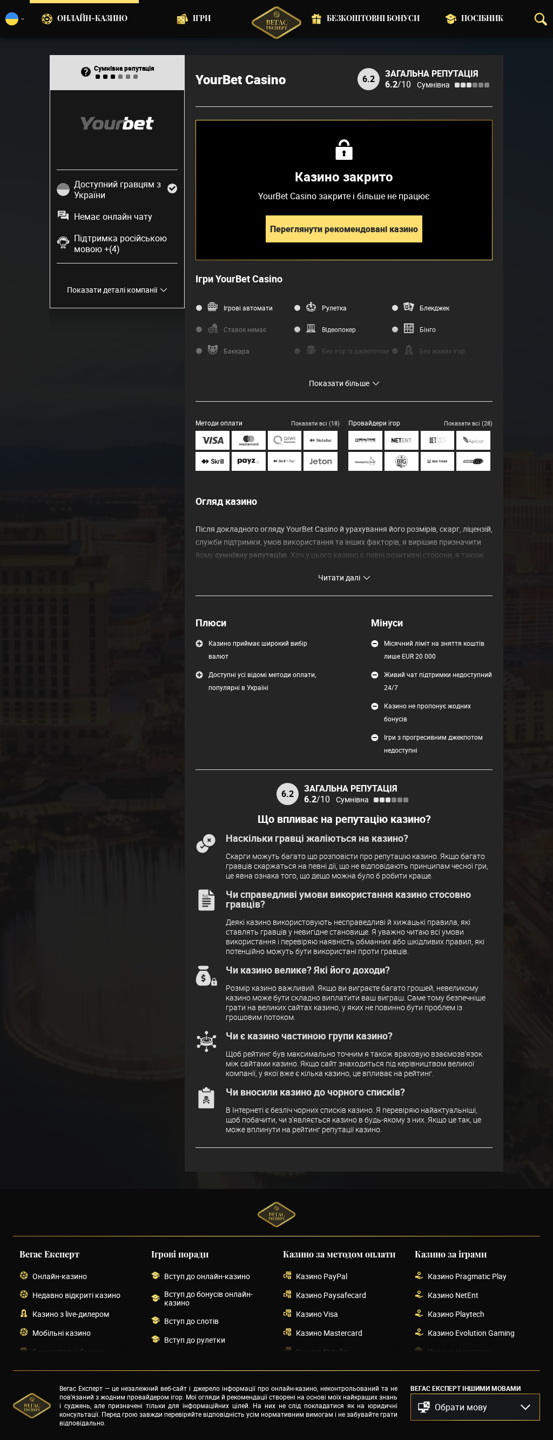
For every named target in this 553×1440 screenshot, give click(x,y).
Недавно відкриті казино (76, 1295)
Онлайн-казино (92, 19)
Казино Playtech (456, 1314)
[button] (475, 1407)
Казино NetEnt (453, 1295)
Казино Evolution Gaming (471, 1333)
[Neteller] (321, 440)
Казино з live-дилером (70, 1314)
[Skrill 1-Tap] (285, 461)
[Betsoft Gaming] (438, 440)
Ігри (202, 19)
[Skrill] (212, 461)
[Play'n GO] (473, 461)
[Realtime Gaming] (365, 440)
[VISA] (212, 440)
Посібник (482, 19)
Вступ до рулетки (194, 1340)
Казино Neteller (322, 1352)
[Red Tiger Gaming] (438, 461)
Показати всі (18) (315, 423)
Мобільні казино (61, 1333)
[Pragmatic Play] (365, 461)
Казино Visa (317, 1314)
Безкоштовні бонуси (373, 19)
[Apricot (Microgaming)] (473, 440)
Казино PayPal (321, 1276)
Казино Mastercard (329, 1333)
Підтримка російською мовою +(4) (120, 243)
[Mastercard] (249, 440)
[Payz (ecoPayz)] (249, 461)
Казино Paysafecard (331, 1295)
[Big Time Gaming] (402, 461)
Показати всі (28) (468, 423)
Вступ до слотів (191, 1321)
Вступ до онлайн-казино (207, 1276)
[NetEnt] (402, 440)
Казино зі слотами (460, 1352)
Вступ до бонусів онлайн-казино (208, 1298)
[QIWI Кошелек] (285, 440)
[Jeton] (321, 461)
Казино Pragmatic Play (467, 1276)
